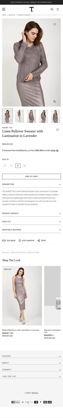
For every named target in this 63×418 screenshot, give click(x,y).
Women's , (6, 252)
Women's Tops (33, 252)
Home (4, 15)
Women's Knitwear (24, 15)
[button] (58, 9)
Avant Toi (12, 15)
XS (5, 166)
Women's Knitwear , (19, 252)
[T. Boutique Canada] (31, 9)
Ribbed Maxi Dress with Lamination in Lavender (20, 330)
